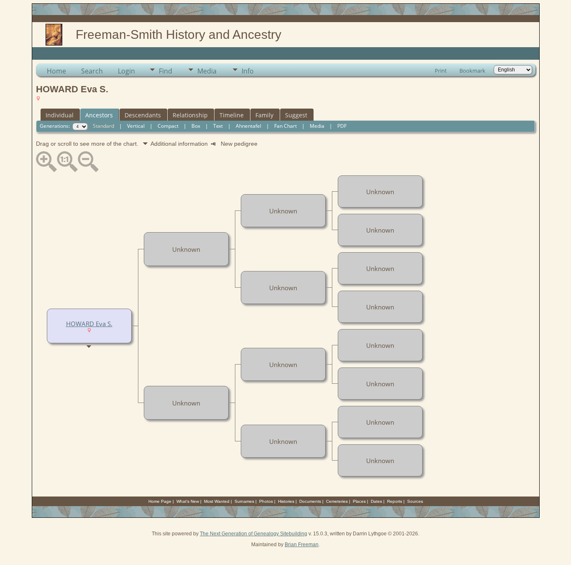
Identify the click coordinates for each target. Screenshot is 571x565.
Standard (103, 125)
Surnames (244, 501)
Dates (376, 501)
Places (359, 501)
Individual (60, 115)
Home (56, 71)
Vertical (136, 125)
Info (248, 71)
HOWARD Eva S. (89, 323)
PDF (342, 125)
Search (92, 71)
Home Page (159, 501)
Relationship (190, 115)
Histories (286, 501)
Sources (415, 501)
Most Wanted (216, 501)
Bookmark (472, 70)
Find (165, 71)
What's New (187, 501)
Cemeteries (337, 501)
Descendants (143, 115)
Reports (394, 501)
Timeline (231, 115)
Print (441, 70)
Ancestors (99, 115)
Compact (168, 125)
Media (207, 71)
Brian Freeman (302, 544)
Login (126, 71)
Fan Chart (285, 125)
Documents (310, 501)
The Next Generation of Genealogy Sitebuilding (253, 534)
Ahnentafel (248, 125)
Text (218, 125)
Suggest (296, 115)
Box (195, 125)
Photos (266, 501)
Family (264, 115)
